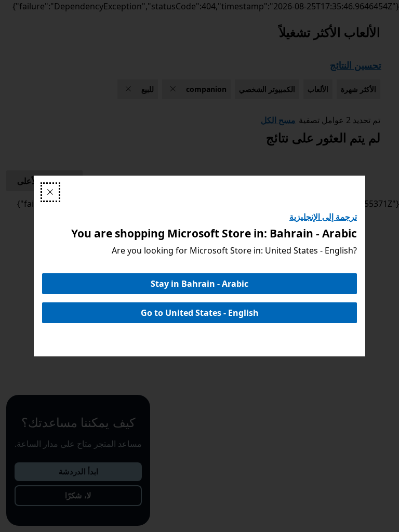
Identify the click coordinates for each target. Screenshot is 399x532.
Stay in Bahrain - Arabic (199, 283)
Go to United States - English (200, 312)
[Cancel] (50, 192)
